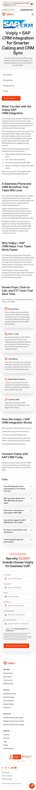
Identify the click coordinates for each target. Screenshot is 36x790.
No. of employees (10, 620)
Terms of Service (7, 776)
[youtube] (15, 768)
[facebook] (3, 768)
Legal (5, 741)
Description (7, 74)
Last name (7, 584)
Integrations (8, 80)
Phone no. (7, 602)
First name (7, 575)
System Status (8, 673)
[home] (8, 14)
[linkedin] (12, 768)
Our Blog (6, 735)
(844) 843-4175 (8, 684)
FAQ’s (5, 91)
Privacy (5, 745)
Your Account (7, 680)
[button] (32, 14)
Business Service (8, 697)
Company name (9, 611)
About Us (6, 738)
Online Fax (6, 707)
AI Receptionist (18, 3)
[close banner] (32, 4)
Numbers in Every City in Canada (13, 724)
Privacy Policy (10, 630)
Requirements (8, 85)
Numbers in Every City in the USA (13, 721)
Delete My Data (8, 748)
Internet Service (8, 701)
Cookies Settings (7, 779)
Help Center (7, 677)
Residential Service (9, 694)
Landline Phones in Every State (13, 718)
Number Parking (8, 704)
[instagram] (6, 768)
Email (6, 593)
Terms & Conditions (20, 629)
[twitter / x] (9, 768)
